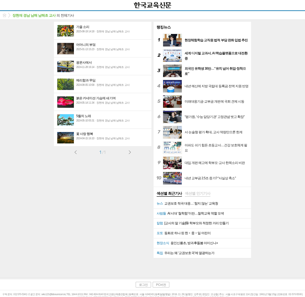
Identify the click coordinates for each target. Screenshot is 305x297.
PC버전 (161, 284)
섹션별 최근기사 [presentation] (169, 193)
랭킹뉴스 (164, 27)
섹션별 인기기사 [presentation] (197, 193)
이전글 (76, 152)
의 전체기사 (43, 15)
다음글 (130, 152)
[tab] (169, 193)
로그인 (143, 284)
